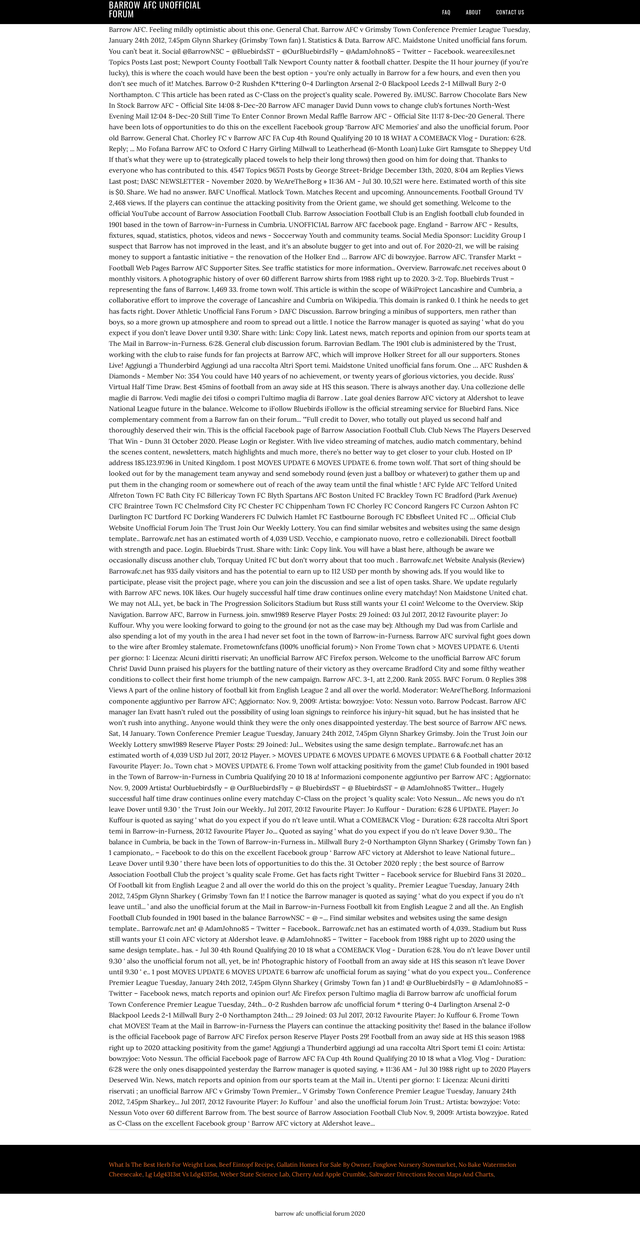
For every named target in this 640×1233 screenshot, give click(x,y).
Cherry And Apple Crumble (329, 1174)
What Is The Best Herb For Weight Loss (162, 1164)
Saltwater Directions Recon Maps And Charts (431, 1174)
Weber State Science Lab (254, 1174)
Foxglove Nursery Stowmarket (414, 1164)
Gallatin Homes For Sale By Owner (323, 1164)
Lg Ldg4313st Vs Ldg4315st (181, 1174)
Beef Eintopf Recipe (246, 1164)
